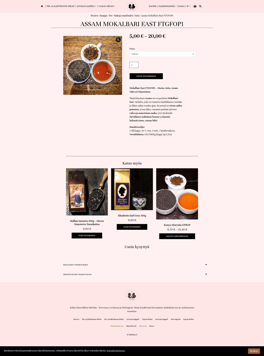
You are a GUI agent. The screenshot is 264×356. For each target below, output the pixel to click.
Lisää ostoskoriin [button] (87, 236)
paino (132, 48)
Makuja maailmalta (123, 15)
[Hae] (200, 6)
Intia (137, 15)
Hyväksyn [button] (254, 351)
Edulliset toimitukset (75, 265)
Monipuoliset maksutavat (77, 274)
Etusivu (94, 15)
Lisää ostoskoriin (146, 76)
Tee (110, 15)
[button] (118, 39)
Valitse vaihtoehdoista (177, 236)
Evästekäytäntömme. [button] (116, 350)
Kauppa (103, 15)
